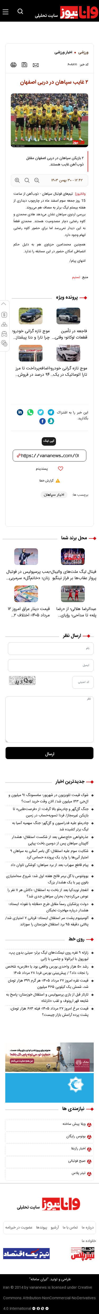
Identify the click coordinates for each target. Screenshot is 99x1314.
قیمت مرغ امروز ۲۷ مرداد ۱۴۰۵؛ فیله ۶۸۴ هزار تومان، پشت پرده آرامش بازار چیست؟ (49, 1012)
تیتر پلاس (79, 1173)
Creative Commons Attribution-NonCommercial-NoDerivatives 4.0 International (49, 1298)
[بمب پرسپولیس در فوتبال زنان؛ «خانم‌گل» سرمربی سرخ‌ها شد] (26, 556)
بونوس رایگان (76, 1136)
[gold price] (4, 327)
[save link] (24, 64)
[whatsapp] (30, 412)
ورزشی (83, 52)
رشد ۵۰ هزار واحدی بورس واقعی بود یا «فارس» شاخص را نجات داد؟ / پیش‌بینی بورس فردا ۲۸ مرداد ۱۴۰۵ (47, 970)
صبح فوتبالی (77, 1161)
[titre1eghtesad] (26, 1253)
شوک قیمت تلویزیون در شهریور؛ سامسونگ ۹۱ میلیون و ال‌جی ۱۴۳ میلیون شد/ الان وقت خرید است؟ (48, 798)
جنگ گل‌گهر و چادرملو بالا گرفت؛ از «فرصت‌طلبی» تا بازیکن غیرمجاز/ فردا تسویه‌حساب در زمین (50, 812)
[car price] (4, 336)
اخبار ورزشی (63, 52)
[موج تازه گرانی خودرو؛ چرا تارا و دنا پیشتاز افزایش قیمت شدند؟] (31, 316)
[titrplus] (82, 1253)
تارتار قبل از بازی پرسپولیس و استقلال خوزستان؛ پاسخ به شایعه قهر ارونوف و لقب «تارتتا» (47, 998)
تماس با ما (70, 1228)
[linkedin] (20, 412)
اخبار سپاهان (54, 494)
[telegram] (51, 412)
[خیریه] (49, 1088)
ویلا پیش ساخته (74, 1124)
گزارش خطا (46, 480)
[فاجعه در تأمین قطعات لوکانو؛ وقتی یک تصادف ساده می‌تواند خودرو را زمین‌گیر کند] (68, 316)
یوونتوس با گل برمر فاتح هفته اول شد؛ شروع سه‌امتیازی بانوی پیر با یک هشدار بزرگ (47, 879)
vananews (38, 1287)
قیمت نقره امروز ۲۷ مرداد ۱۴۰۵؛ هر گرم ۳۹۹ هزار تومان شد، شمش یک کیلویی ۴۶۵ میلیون (48, 984)
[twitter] (40, 412)
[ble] (51, 421)
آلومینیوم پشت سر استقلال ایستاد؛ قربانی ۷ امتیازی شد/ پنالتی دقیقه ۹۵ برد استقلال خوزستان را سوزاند (46, 921)
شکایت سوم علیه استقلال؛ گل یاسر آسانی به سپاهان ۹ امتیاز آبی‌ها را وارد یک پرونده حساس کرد (49, 854)
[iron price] (4, 346)
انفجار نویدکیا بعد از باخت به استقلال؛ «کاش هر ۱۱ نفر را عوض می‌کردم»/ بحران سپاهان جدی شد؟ (47, 893)
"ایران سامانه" (39, 1279)
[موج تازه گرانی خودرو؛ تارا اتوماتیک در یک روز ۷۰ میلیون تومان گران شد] (68, 353)
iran (6, 1287)
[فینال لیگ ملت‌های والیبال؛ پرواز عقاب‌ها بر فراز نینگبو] (73, 556)
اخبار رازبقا (78, 1148)
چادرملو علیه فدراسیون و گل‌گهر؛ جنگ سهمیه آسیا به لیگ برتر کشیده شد (50, 826)
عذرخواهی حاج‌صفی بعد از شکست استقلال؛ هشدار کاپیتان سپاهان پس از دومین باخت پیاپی (50, 840)
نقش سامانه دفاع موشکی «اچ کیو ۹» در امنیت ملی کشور (51, 1267)
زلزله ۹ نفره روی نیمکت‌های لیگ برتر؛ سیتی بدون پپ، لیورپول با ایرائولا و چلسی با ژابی (48, 956)
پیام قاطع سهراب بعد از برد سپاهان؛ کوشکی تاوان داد (49, 865)
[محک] (49, 1057)
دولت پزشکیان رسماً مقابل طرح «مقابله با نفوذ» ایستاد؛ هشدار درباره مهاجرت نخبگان (48, 907)
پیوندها (41, 1228)
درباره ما (88, 1228)
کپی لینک (48, 441)
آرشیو (55, 1228)
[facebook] (42, 421)
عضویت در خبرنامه (18, 1228)
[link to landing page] (64, 12)
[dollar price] (4, 317)
